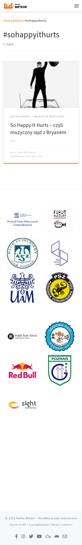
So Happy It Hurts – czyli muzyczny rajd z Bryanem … (38, 132)
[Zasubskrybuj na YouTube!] (39, 536)
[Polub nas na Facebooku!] (16, 536)
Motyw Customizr (62, 524)
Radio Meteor (25, 518)
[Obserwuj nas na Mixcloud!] (48, 536)
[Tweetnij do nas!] (31, 536)
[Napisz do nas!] (65, 536)
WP (24, 524)
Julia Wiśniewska (27, 152)
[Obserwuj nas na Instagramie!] (23, 536)
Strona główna (12, 20)
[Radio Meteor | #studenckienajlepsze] (15, 5)
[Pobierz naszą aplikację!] (56, 536)
